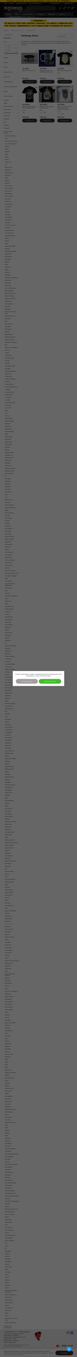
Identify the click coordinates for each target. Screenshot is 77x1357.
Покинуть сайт (27, 681)
